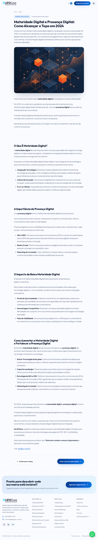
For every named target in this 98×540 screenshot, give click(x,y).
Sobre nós (80, 502)
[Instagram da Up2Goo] (4, 524)
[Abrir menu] (94, 3)
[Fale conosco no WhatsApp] (92, 534)
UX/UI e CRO (58, 516)
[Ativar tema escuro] (70, 3)
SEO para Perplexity (38, 513)
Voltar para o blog (26, 461)
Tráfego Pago (58, 502)
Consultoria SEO (59, 527)
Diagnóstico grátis (82, 3)
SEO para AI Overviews (39, 527)
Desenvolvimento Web (61, 520)
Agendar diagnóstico (77, 485)
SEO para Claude (37, 516)
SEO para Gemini (37, 509)
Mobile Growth (59, 523)
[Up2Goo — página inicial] (9, 3)
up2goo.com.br (24, 449)
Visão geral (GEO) (37, 502)
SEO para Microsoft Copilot (40, 520)
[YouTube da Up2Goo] (13, 524)
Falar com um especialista (69, 461)
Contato (79, 513)
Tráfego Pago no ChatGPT (62, 506)
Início (15, 12)
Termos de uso (75, 536)
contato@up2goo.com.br (13, 519)
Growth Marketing (60, 509)
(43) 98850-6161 (10, 516)
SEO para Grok (36, 523)
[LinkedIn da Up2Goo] (8, 524)
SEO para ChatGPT (38, 506)
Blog (20, 12)
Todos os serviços (82, 506)
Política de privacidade (89, 536)
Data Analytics (58, 513)
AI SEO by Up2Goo (82, 516)
